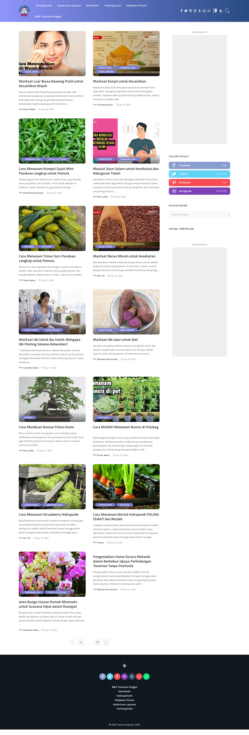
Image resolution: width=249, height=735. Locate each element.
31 (97, 642)
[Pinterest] (190, 11)
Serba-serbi (31, 71)
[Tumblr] (199, 11)
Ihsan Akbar (29, 109)
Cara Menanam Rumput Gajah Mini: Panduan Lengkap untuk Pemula (46, 171)
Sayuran (46, 246)
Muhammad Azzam (33, 193)
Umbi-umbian (106, 71)
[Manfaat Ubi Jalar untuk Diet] (126, 311)
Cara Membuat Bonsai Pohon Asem (46, 427)
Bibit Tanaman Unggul (124, 687)
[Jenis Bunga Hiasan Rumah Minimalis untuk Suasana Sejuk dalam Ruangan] (52, 574)
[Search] (227, 11)
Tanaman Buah (54, 504)
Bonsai (28, 417)
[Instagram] (195, 11)
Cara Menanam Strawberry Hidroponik (49, 514)
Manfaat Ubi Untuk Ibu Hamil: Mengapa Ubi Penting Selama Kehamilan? (49, 342)
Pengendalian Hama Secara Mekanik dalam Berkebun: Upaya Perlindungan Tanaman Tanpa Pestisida (122, 561)
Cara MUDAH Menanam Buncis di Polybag (126, 427)
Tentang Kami (124, 708)
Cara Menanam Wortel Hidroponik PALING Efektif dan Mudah (126, 516)
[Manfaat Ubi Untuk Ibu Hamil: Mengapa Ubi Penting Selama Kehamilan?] (52, 311)
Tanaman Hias (32, 159)
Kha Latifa (102, 197)
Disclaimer (124, 691)
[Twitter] (186, 11)
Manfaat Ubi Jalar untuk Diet (115, 339)
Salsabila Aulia (105, 105)
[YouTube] (204, 11)
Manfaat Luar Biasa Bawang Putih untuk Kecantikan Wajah (51, 83)
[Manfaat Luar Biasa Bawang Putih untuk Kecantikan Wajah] (52, 53)
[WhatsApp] (209, 11)
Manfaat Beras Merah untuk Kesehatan (124, 256)
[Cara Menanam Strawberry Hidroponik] (52, 486)
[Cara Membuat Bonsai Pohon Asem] (52, 399)
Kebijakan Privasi (124, 700)
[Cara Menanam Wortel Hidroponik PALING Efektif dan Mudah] (126, 486)
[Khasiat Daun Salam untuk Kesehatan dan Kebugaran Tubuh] (126, 141)
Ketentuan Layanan (124, 704)
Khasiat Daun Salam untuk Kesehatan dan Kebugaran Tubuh (126, 171)
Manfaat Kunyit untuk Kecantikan (119, 81)
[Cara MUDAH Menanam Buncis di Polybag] (126, 399)
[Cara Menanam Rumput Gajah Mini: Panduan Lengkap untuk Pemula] (52, 141)
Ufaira (100, 543)
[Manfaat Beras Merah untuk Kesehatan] (126, 228)
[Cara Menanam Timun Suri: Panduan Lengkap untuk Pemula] (52, 228)
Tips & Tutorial (57, 159)
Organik (29, 246)
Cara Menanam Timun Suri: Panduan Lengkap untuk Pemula (47, 258)
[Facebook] (181, 11)
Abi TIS (101, 276)
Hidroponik (31, 504)
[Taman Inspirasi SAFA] (24, 10)
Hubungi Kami (124, 695)
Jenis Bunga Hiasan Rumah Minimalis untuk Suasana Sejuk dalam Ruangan (48, 604)
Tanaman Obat (128, 67)
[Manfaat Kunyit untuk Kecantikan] (126, 53)
